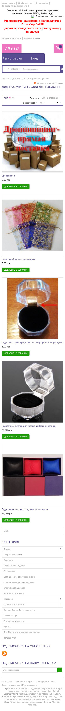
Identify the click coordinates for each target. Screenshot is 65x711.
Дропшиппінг (42, 3)
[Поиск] (62, 69)
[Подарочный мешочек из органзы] (32, 225)
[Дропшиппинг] (32, 141)
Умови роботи (8, 3)
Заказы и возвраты (11, 685)
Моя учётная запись (11, 38)
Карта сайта (7, 681)
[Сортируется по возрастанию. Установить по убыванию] (60, 102)
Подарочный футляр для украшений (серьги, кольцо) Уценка (32, 342)
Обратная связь (28, 685)
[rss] (4, 653)
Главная (6, 78)
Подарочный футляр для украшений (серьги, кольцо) (29, 426)
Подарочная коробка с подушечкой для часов (25, 509)
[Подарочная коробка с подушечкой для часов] (32, 475)
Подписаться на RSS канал (50, 83)
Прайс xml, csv (25, 3)
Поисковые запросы (24, 681)
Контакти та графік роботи (14, 6)
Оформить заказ (32, 38)
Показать (34, 98)
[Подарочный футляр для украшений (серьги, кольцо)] (32, 392)
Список (13, 98)
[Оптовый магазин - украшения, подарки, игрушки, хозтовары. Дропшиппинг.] (12, 48)
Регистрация (12, 58)
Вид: (6, 98)
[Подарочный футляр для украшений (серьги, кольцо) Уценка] (32, 308)
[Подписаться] (59, 669)
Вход (34, 58)
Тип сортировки (29, 103)
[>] (60, 549)
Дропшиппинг (8, 175)
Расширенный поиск (45, 681)
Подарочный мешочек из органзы (18, 259)
